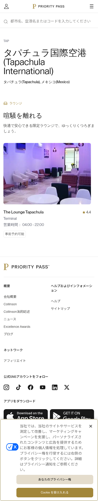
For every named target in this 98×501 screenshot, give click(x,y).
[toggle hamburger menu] (91, 6)
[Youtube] (42, 387)
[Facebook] (30, 387)
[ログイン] (6, 6)
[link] (26, 416)
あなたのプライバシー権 (54, 479)
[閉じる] (91, 426)
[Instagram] (6, 387)
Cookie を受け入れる (55, 492)
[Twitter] (67, 387)
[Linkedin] (54, 387)
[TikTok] (18, 387)
